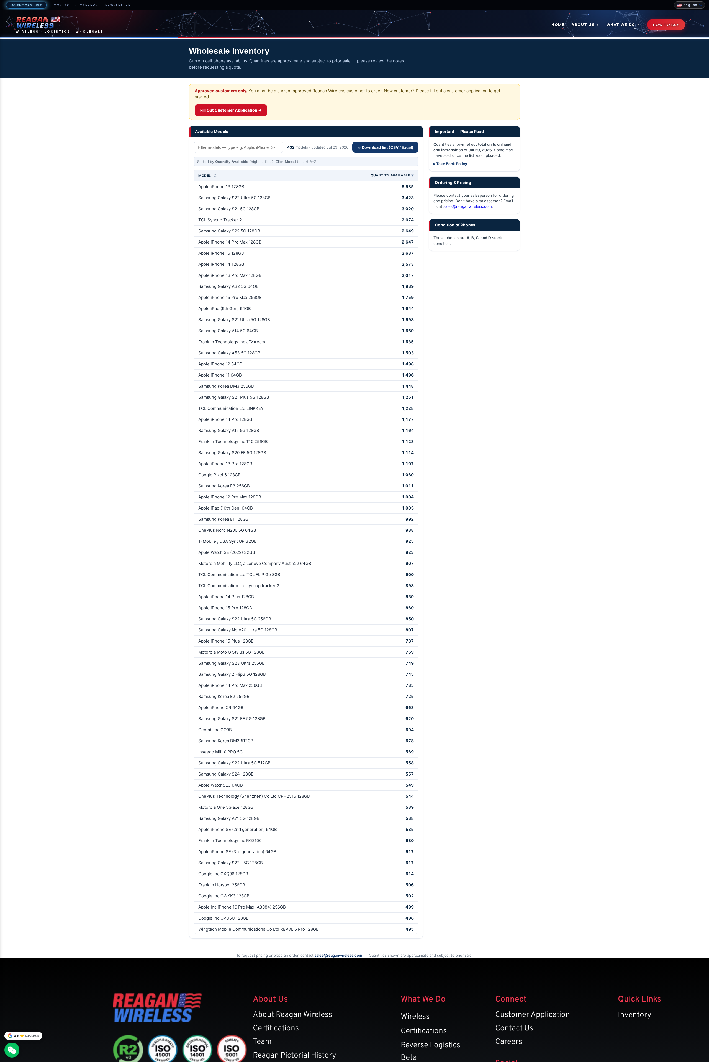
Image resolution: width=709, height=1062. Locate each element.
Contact (63, 5)
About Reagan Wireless (292, 1015)
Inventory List (26, 5)
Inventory (634, 1015)
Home (557, 24)
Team (262, 1042)
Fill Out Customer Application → (231, 110)
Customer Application (532, 1015)
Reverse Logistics (430, 1045)
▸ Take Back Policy (450, 164)
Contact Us (514, 1028)
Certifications (276, 1028)
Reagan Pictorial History (294, 1056)
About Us (585, 24)
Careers (89, 5)
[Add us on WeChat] (11, 1050)
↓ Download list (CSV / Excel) (385, 147)
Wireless (415, 1017)
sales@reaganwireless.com (467, 206)
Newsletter (118, 5)
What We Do (623, 24)
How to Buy (666, 24)
